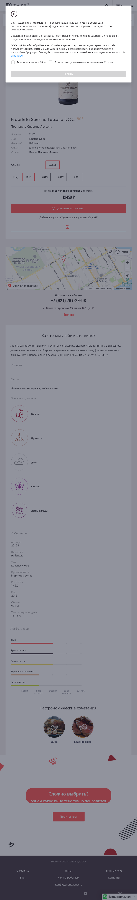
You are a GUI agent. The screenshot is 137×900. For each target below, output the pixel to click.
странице (17, 55)
